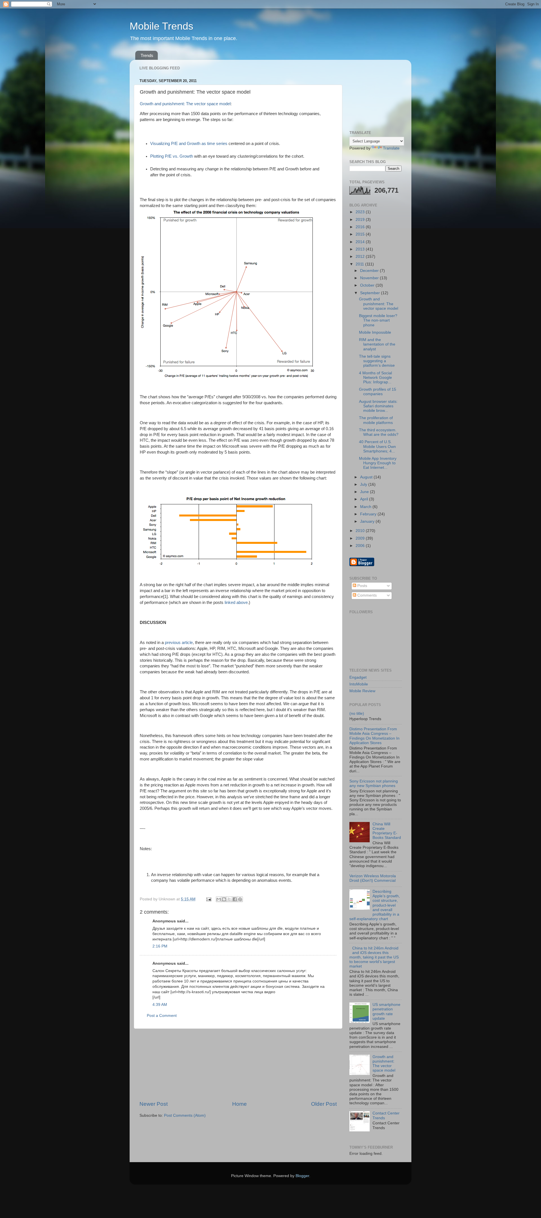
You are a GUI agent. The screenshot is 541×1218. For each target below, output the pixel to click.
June (365, 492)
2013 (361, 249)
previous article (179, 642)
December (370, 271)
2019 (361, 219)
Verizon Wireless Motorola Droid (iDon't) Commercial (372, 878)
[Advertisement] (238, 1064)
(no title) (356, 713)
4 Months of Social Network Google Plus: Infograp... (375, 377)
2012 (361, 256)
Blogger (302, 1176)
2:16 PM (159, 946)
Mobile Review (362, 691)
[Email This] (218, 899)
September (370, 293)
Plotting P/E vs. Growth (171, 156)
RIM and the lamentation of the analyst (377, 344)
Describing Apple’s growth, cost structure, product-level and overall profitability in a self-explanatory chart (374, 905)
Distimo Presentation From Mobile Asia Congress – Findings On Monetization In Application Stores (374, 736)
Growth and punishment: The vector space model (185, 104)
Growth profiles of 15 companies (377, 391)
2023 (361, 212)
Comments (366, 595)
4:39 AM (159, 1004)
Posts (361, 586)
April (364, 499)
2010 (361, 531)
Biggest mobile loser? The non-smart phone (378, 320)
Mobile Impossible (375, 332)
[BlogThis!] (224, 899)
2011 (360, 264)
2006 (361, 546)
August (367, 477)
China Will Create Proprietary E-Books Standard (387, 831)
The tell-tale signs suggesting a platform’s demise (377, 361)
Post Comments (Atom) (185, 1115)
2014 (361, 242)
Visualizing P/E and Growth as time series (188, 143)
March (366, 507)
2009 (361, 538)
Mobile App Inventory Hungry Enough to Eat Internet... (377, 463)
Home (239, 1104)
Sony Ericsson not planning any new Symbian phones (373, 783)
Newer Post (153, 1104)
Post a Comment (162, 1015)
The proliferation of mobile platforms (376, 420)
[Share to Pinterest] (240, 899)
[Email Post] (208, 899)
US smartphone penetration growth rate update (386, 1011)
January (368, 521)
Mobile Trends (161, 26)
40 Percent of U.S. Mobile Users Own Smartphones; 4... (377, 446)
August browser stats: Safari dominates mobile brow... (378, 406)
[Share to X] (229, 899)
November (370, 278)
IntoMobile (358, 684)
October (368, 285)
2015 (361, 234)
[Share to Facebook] (235, 899)
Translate (391, 148)
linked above (236, 602)
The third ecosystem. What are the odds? (378, 432)
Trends (147, 55)
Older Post (324, 1104)
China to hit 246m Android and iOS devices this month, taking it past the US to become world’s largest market (374, 957)
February (369, 514)
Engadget (358, 677)
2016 (361, 227)
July (364, 484)
